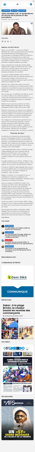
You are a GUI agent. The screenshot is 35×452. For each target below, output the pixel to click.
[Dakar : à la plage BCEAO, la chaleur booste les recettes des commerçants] (17, 328)
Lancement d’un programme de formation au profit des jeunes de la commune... (18, 249)
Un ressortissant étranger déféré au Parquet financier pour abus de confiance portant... (18, 235)
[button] (34, 2)
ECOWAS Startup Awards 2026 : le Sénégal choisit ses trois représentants (19, 243)
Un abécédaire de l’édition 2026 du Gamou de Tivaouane (17, 228)
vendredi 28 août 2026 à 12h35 (14, 316)
